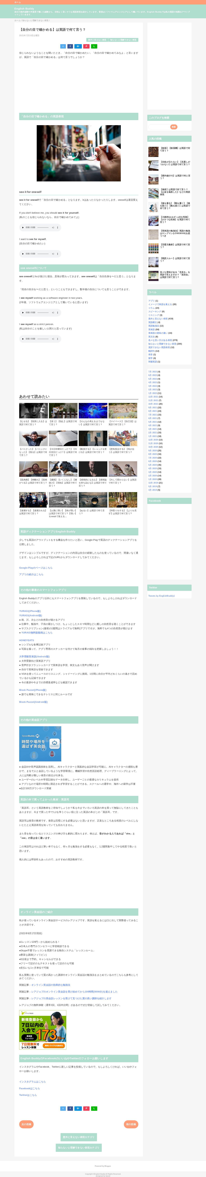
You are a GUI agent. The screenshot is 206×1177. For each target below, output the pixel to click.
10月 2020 (153, 447)
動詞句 (151, 351)
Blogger (108, 1166)
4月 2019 (152, 490)
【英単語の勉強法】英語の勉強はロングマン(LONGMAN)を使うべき (175, 233)
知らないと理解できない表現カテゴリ (78, 1147)
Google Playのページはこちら (36, 567)
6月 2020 (152, 461)
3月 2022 (152, 386)
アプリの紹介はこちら (31, 574)
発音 (150, 354)
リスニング (153, 315)
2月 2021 (152, 432)
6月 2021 (152, 418)
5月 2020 (152, 465)
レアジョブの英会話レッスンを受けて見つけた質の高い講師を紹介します (71, 998)
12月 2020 (153, 440)
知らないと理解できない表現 (123, 40)
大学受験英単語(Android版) (34, 656)
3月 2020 (152, 472)
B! (78, 46)
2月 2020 (152, 475)
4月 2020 (152, 468)
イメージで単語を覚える (160, 304)
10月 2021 (153, 404)
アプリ (151, 301)
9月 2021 (152, 407)
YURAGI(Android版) (30, 615)
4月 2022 (152, 382)
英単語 (151, 329)
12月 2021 (153, 396)
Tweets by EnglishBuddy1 (161, 596)
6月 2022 (152, 375)
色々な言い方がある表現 (160, 340)
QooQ (108, 1176)
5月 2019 (152, 486)
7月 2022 (152, 371)
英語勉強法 (153, 326)
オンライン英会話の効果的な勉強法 (50, 985)
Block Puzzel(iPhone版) (32, 690)
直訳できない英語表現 (159, 347)
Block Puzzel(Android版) (33, 702)
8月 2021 (152, 411)
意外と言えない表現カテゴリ (78, 1137)
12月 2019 (153, 483)
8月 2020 (152, 454)
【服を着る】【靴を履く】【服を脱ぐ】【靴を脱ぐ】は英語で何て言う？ (175, 205)
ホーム (17, 2)
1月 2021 (152, 436)
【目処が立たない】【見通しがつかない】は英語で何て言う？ (175, 163)
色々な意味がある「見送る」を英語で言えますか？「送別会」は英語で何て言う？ (175, 274)
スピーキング (154, 311)
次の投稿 (26, 1124)
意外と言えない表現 (97, 40)
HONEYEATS (26, 640)
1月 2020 (152, 479)
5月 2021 (152, 422)
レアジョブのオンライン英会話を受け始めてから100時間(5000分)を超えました (74, 991)
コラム (151, 308)
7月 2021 (152, 414)
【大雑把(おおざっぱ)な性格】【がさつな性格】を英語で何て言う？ (175, 219)
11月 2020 (153, 443)
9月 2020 (152, 450)
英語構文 (152, 322)
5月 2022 (152, 379)
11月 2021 (153, 400)
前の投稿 (131, 1124)
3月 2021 (152, 429)
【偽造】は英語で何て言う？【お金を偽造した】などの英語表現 (175, 192)
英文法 (151, 336)
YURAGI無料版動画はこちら (37, 632)
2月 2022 (152, 389)
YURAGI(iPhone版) (30, 611)
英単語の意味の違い (158, 333)
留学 (150, 358)
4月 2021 (152, 425)
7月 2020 (152, 458)
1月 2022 (152, 393)
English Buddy (24, 8)
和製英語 (152, 361)
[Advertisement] (78, 83)
